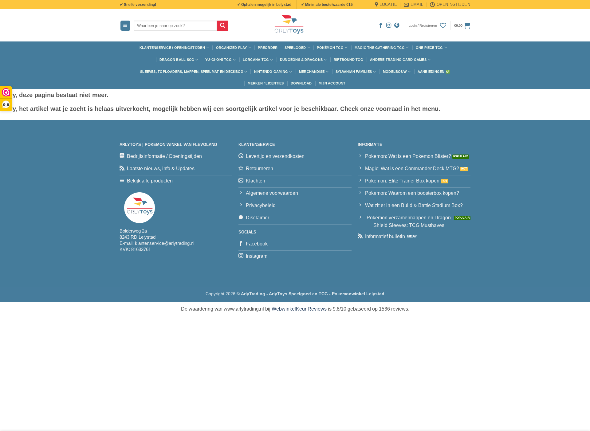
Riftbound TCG (348, 59)
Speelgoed (295, 47)
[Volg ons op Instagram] (388, 25)
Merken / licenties (266, 83)
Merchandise (311, 71)
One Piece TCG (429, 47)
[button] (125, 26)
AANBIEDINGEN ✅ (434, 71)
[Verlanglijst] (443, 25)
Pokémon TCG (330, 47)
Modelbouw (395, 71)
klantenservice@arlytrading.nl (164, 243)
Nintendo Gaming (271, 71)
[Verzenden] (222, 26)
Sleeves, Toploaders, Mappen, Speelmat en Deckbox (191, 71)
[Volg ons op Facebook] (380, 25)
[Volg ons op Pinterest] (396, 25)
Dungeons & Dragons (301, 59)
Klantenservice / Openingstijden (172, 47)
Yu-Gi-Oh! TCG (218, 59)
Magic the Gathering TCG (380, 47)
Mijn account (332, 83)
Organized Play (231, 47)
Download (301, 83)
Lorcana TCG (256, 59)
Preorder (267, 47)
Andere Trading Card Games (398, 59)
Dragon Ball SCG (176, 59)
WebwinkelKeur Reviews (299, 308)
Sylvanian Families (354, 71)
